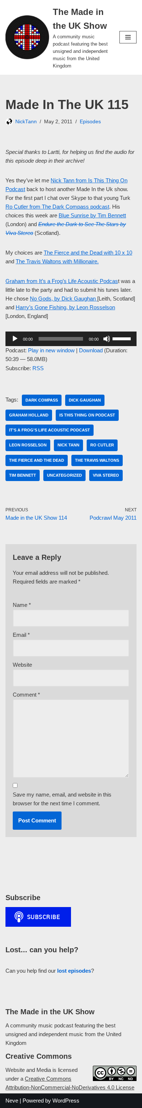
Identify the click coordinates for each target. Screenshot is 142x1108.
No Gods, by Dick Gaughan (63, 298)
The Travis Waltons (97, 460)
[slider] (123, 338)
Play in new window (51, 350)
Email (21, 635)
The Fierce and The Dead (36, 460)
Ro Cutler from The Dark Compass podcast (57, 207)
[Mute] (106, 338)
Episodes (90, 121)
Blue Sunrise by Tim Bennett (92, 215)
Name (22, 605)
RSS (38, 368)
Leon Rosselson (28, 445)
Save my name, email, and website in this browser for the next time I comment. (62, 798)
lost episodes (74, 971)
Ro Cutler (102, 445)
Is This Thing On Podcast (87, 415)
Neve (11, 1100)
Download (91, 350)
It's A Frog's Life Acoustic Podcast (49, 430)
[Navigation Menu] (128, 37)
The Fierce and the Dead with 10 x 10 (88, 252)
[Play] (15, 338)
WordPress (65, 1100)
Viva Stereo (106, 475)
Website (22, 665)
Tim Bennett (22, 475)
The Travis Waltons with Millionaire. (57, 261)
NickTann (26, 121)
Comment (26, 694)
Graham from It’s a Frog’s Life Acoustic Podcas (61, 281)
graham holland (28, 415)
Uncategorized (64, 475)
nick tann (68, 445)
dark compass (41, 400)
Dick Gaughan (85, 400)
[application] (71, 339)
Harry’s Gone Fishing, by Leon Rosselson (65, 307)
